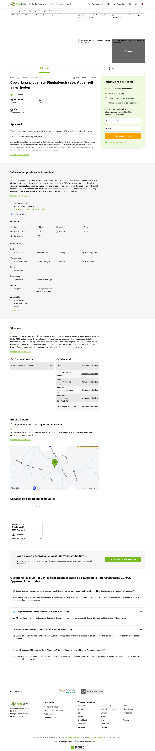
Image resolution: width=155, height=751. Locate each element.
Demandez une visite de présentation (123, 103)
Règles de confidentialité (73, 737)
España (104, 713)
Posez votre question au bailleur (121, 98)
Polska (126, 706)
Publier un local (97, 4)
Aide (52, 4)
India (125, 716)
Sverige (81, 709)
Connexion (121, 4)
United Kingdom (107, 709)
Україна (104, 727)
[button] (35, 506)
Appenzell (37, 11)
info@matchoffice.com (19, 714)
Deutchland (82, 720)
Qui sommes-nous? (64, 4)
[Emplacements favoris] (136, 4)
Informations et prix (116, 94)
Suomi (80, 716)
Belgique (81, 727)
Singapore (127, 713)
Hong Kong (128, 709)
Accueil (12, 11)
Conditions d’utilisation (95, 737)
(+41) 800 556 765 (17, 716)
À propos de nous (51, 707)
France (103, 716)
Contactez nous (50, 718)
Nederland (82, 724)
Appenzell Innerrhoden (50, 11)
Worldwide (127, 720)
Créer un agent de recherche (55, 710)
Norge (80, 713)
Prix (108, 4)
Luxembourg (106, 706)
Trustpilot (104, 152)
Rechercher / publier (36, 4)
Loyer (19, 11)
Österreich (105, 724)
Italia (102, 720)
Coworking (27, 11)
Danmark (81, 706)
